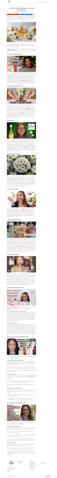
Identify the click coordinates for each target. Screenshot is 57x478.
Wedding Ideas (21, 6)
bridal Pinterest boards (24, 80)
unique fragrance (9, 308)
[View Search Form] (49, 1)
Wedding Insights (32, 465)
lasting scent (21, 423)
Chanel (19, 82)
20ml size (33, 182)
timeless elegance (26, 146)
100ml (23, 113)
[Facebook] (46, 476)
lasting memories (26, 312)
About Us (19, 463)
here (14, 251)
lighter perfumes (30, 375)
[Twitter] (47, 476)
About (40, 1)
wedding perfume (15, 307)
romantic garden (30, 361)
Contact (47, 1)
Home (37, 1)
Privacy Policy (43, 463)
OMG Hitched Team (16, 12)
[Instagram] (49, 476)
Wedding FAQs (32, 467)
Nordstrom (11, 114)
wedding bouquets (28, 108)
